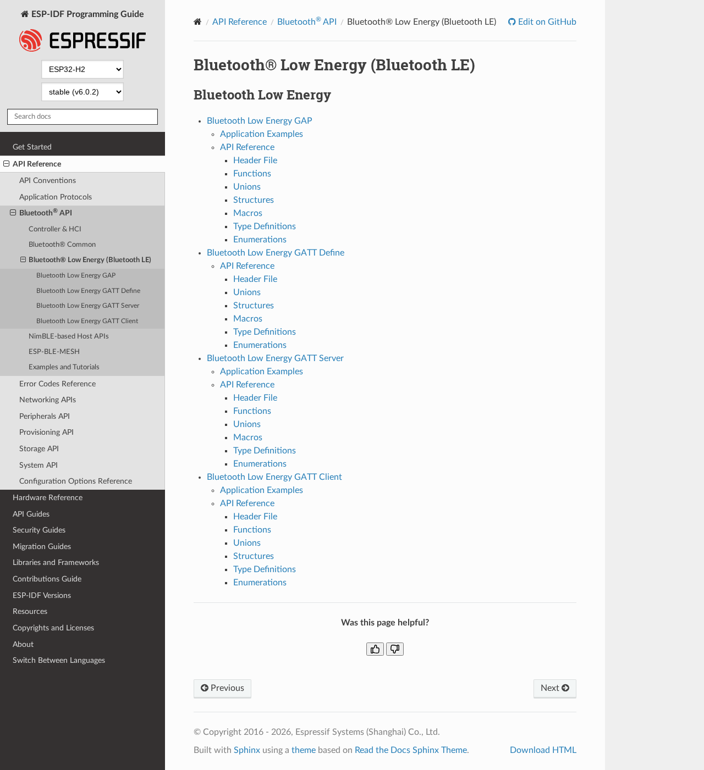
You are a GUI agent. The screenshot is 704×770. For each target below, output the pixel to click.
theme (304, 750)
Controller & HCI (55, 229)
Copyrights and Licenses (53, 628)
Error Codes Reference (57, 384)
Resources (30, 611)
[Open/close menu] (6, 164)
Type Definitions (264, 226)
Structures (253, 200)
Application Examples (261, 134)
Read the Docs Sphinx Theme (411, 750)
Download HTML (543, 750)
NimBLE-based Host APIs (69, 336)
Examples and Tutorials (64, 367)
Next (551, 688)
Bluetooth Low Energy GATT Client (87, 321)
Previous (226, 688)
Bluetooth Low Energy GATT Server (87, 306)
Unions (247, 186)
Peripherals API (44, 416)
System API (38, 465)
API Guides (31, 514)
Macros (247, 213)
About (23, 644)
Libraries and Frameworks (56, 562)
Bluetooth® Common (62, 244)
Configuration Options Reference (75, 481)
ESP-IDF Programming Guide (86, 14)
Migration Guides (42, 546)
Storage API (39, 449)
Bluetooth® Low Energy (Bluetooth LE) (90, 260)
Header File (255, 160)
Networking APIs (47, 400)
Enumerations (260, 239)
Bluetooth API (45, 212)
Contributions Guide (47, 579)
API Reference (37, 164)
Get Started (32, 147)
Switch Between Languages (59, 660)
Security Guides (39, 530)
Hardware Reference (47, 498)
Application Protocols (55, 197)
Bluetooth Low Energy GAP (76, 276)
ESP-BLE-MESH (54, 352)
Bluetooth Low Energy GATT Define (88, 291)
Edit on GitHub (546, 22)
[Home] (198, 21)
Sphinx (247, 750)
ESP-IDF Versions (42, 595)
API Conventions (47, 180)
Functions (252, 173)
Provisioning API (46, 432)
